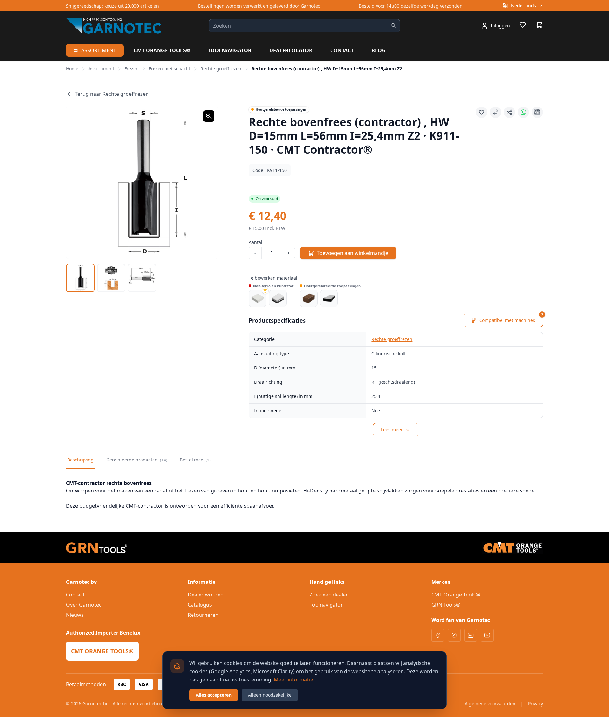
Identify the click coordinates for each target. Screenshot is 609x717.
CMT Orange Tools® (162, 50)
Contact (342, 50)
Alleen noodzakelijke (269, 695)
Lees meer (392, 430)
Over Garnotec (84, 604)
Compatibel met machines (511, 318)
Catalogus (200, 604)
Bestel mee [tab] (195, 460)
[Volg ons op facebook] (437, 635)
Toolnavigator (230, 50)
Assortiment (98, 50)
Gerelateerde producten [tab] (136, 460)
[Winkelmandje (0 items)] (539, 25)
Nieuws (75, 614)
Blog (378, 50)
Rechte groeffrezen (220, 69)
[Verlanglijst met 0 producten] (523, 25)
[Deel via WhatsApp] (523, 112)
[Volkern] (329, 298)
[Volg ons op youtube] (487, 635)
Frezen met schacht (169, 69)
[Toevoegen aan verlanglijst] (481, 112)
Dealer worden (206, 594)
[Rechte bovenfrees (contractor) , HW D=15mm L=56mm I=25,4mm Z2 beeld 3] (142, 278)
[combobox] (304, 25)
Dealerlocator (290, 50)
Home (72, 69)
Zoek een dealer (329, 594)
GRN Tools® (445, 604)
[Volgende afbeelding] (205, 182)
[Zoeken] (393, 25)
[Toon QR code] (537, 112)
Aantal (255, 242)
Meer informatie (293, 679)
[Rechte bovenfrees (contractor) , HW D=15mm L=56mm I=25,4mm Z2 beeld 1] (80, 278)
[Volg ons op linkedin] (470, 635)
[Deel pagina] (509, 112)
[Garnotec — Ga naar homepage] (113, 26)
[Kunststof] (278, 298)
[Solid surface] (257, 298)
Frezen (131, 69)
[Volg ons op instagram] (454, 635)
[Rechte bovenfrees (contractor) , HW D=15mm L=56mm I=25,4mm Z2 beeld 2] (111, 278)
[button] (142, 183)
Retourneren (203, 614)
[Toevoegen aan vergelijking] (495, 112)
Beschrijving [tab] (80, 460)
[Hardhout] (309, 298)
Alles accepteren (214, 695)
